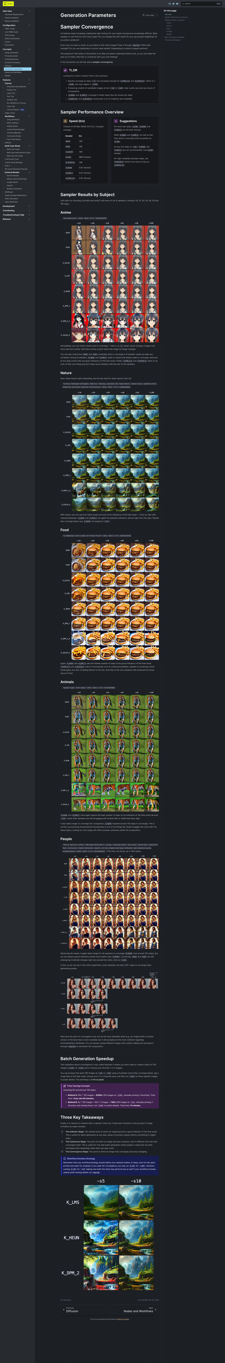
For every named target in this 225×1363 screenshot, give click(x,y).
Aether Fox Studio (123, 1319)
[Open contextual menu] (157, 15)
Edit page (67, 1300)
